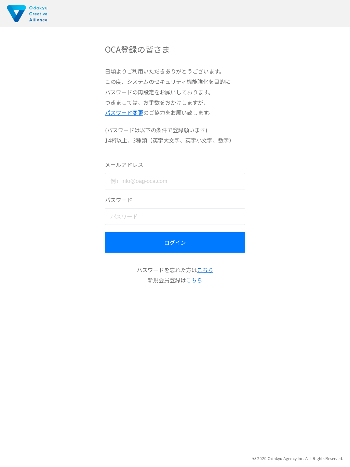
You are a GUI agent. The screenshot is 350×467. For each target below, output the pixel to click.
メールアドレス (124, 164)
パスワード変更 (124, 112)
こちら (205, 270)
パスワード (118, 200)
